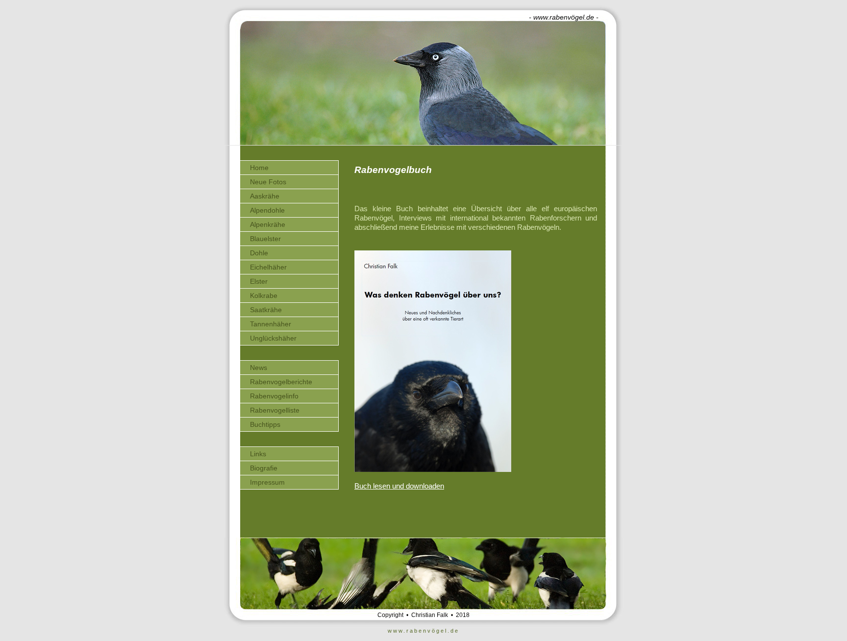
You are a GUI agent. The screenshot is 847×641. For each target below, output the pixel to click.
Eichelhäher (268, 267)
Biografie (263, 468)
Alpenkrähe (267, 224)
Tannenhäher (270, 324)
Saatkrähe (266, 310)
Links (258, 454)
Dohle (259, 253)
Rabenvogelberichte (281, 382)
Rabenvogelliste (274, 410)
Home (259, 168)
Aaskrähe (264, 196)
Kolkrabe (263, 295)
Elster (259, 281)
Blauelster (265, 239)
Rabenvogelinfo (274, 396)
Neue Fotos (268, 182)
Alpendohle (267, 210)
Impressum (267, 482)
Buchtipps (265, 424)
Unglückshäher (273, 338)
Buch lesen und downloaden (399, 486)
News (258, 367)
